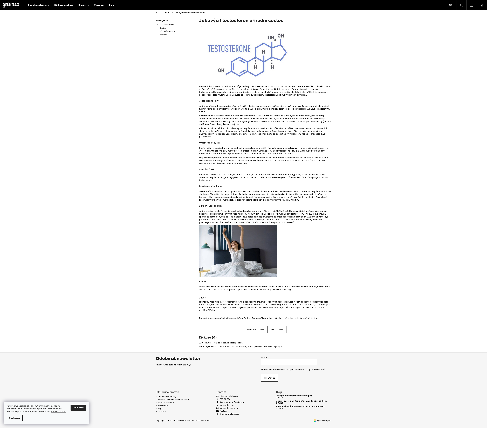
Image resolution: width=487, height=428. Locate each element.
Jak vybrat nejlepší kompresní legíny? (294, 396)
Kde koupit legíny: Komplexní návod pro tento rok (300, 406)
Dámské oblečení (167, 24)
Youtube (223, 411)
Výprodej (163, 34)
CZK (450, 5)
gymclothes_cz (227, 405)
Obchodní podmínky (167, 396)
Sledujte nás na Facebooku (232, 402)
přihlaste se (260, 346)
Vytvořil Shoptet (324, 420)
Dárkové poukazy (167, 31)
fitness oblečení (235, 318)
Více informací (58, 411)
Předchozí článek (255, 329)
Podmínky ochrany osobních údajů (173, 399)
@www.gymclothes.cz (229, 414)
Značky (163, 28)
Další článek (277, 329)
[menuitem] (38, 5)
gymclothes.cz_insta (229, 408)
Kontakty (162, 411)
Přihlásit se (269, 378)
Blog (159, 408)
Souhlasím (78, 407)
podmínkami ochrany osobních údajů (307, 369)
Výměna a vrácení (166, 402)
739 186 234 (225, 399)
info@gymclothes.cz (229, 396)
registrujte (277, 346)
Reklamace (163, 405)
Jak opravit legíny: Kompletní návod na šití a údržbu (301, 401)
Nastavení (14, 418)
